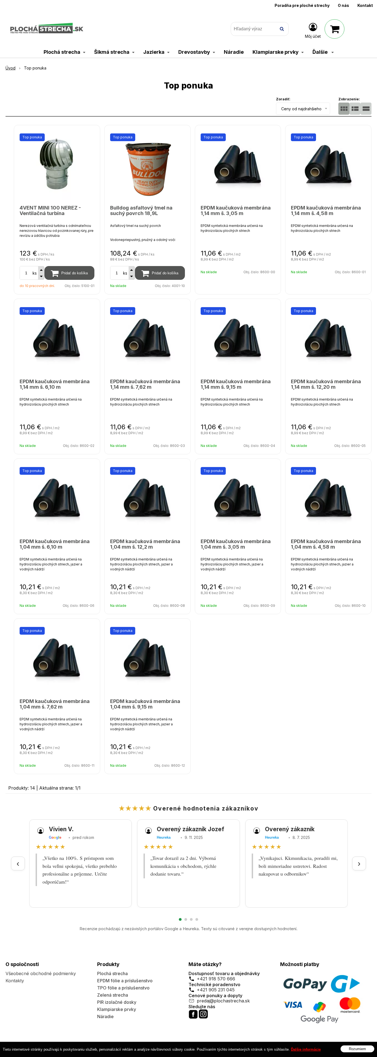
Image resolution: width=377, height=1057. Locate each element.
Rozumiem (357, 1049)
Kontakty (15, 980)
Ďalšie (320, 52)
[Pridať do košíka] (69, 273)
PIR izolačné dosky (116, 1002)
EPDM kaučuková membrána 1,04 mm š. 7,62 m (55, 704)
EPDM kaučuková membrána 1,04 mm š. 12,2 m (145, 544)
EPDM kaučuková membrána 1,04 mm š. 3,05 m (236, 544)
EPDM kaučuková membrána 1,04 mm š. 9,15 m (145, 704)
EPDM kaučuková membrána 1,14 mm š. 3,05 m (236, 210)
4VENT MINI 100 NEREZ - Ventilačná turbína (50, 210)
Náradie (105, 1016)
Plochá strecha (112, 973)
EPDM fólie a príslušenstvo (125, 980)
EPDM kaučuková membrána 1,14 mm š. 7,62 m (145, 384)
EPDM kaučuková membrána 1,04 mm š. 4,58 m (326, 544)
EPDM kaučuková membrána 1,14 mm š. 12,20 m (326, 384)
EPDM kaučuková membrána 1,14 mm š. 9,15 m (236, 384)
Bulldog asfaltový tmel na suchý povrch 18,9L (141, 210)
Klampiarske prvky (116, 1009)
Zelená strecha (112, 995)
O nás (343, 5)
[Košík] (334, 29)
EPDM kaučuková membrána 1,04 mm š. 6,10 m (55, 544)
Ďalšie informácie (306, 1049)
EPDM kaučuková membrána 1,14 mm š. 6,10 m (55, 384)
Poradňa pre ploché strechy (302, 5)
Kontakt (365, 5)
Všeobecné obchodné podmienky (41, 973)
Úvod (10, 68)
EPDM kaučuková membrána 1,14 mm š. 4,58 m (326, 210)
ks (35, 273)
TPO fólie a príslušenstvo (123, 988)
